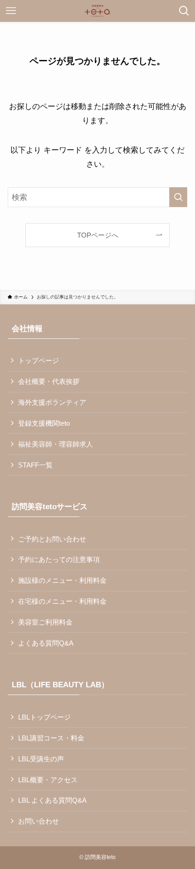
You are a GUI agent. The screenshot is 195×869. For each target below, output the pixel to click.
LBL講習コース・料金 (51, 738)
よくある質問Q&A (45, 643)
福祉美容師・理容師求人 (55, 444)
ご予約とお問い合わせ (52, 539)
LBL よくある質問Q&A (52, 800)
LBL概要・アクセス (48, 780)
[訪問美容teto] (97, 11)
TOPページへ (97, 235)
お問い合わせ (38, 821)
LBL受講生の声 (41, 759)
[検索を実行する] (178, 197)
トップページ (38, 360)
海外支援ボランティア (52, 402)
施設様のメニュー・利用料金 (62, 580)
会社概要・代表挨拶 (48, 381)
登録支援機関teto (44, 423)
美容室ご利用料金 (45, 622)
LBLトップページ (44, 717)
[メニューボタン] (11, 11)
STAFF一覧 (35, 465)
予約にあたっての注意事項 (59, 559)
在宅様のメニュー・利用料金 (62, 601)
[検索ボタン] (184, 11)
